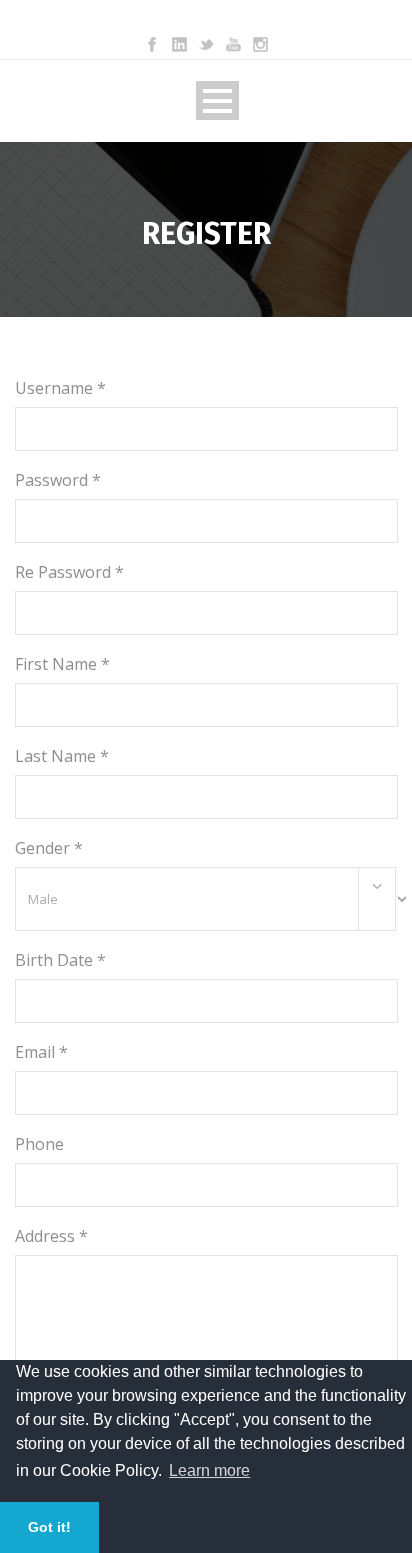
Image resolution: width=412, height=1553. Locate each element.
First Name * (62, 664)
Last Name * (62, 756)
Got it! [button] (49, 1527)
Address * (51, 1236)
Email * (41, 1052)
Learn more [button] (209, 1470)
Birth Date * (60, 960)
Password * (58, 480)
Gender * (49, 848)
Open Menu (217, 100)
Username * (60, 388)
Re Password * (69, 572)
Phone (39, 1144)
